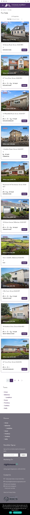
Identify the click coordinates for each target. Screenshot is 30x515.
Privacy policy (17, 512)
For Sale (25, 57)
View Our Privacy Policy (10, 492)
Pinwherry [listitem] (7, 403)
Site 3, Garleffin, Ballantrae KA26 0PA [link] (13, 257)
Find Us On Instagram (10, 486)
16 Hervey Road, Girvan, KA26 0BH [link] (13, 45)
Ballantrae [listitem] (7, 395)
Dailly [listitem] (5, 408)
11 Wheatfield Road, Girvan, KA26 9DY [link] (14, 113)
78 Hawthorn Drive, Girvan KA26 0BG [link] (13, 326)
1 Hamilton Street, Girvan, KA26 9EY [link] (13, 149)
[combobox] (17, 19)
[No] (28, 509)
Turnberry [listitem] (6, 405)
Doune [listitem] (6, 400)
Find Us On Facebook (10, 484)
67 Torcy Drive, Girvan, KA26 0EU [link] (12, 78)
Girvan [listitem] (6, 392)
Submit (24, 455)
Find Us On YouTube (10, 488)
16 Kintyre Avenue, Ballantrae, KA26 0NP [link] (14, 222)
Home (4, 10)
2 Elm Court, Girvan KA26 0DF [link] (11, 291)
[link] (15, 32)
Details (24, 50)
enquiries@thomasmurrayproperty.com (15, 481)
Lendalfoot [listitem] (9, 397)
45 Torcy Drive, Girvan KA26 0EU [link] (12, 362)
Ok (10, 512)
